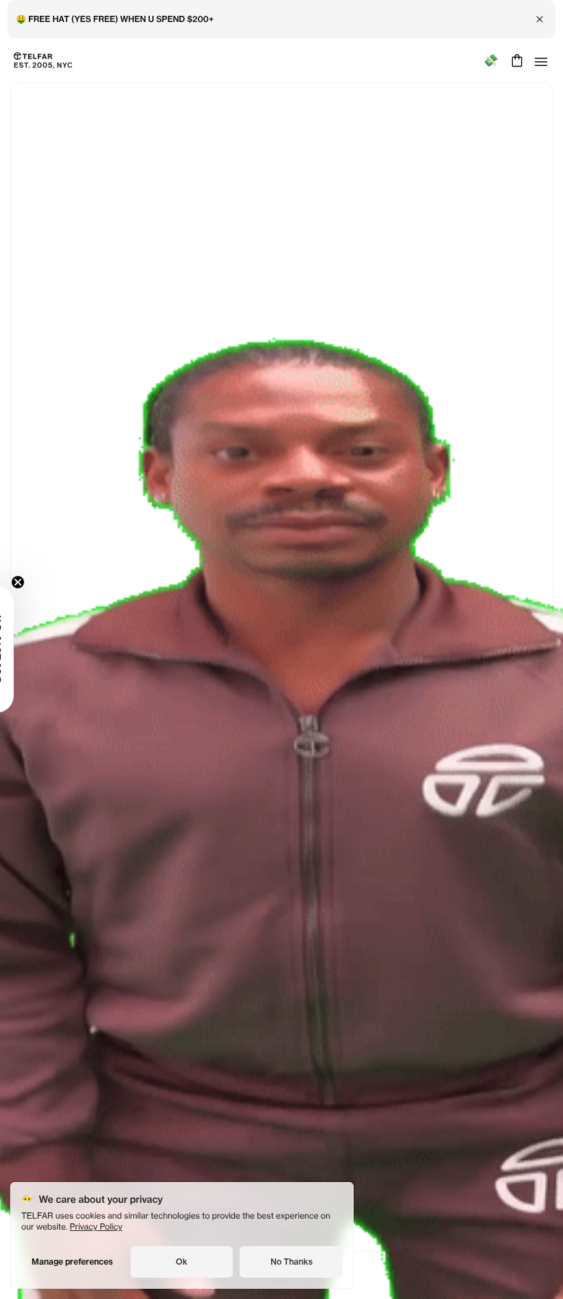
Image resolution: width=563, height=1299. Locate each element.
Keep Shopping (281, 681)
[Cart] (515, 60)
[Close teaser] (52, 582)
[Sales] (490, 60)
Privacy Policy (96, 1226)
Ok (181, 1261)
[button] (31, 649)
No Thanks (291, 1261)
